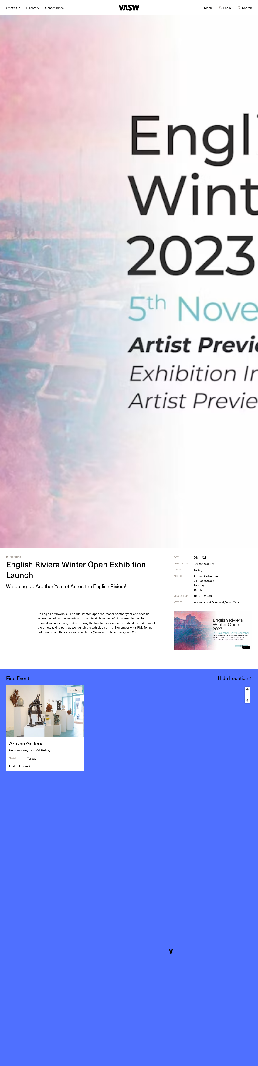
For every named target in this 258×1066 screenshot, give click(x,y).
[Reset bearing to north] (247, 700)
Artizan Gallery (204, 563)
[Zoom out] (247, 695)
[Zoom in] (247, 689)
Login (227, 7)
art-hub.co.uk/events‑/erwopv (216, 602)
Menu (208, 7)
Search (247, 7)
